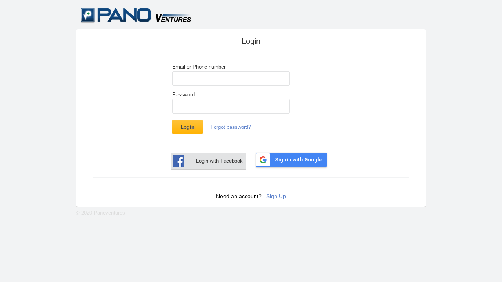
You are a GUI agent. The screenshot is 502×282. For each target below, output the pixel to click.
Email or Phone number (199, 67)
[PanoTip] (141, 22)
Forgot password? (231, 127)
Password (183, 95)
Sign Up (276, 196)
